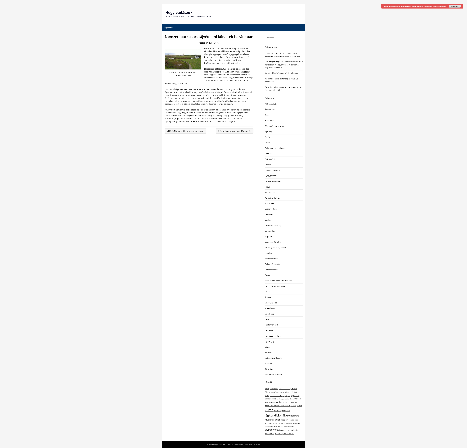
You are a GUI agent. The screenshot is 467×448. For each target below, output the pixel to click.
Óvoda (267, 275)
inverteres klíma (271, 405)
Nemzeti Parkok (271, 258)
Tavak (267, 319)
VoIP (286, 430)
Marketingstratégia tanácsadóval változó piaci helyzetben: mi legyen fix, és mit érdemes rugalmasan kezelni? (284, 64)
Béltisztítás (269, 120)
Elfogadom (454, 6)
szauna (268, 423)
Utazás (267, 347)
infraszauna (283, 402)
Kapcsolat (168, 27)
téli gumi (280, 430)
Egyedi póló (286, 396)
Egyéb (267, 137)
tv (293, 426)
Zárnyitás (269, 369)
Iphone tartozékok (284, 406)
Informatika (269, 192)
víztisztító (279, 433)
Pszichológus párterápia (275, 286)
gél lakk (298, 399)
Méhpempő (293, 415)
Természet (269, 330)
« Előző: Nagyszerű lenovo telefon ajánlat (185, 131)
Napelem (268, 253)
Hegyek (268, 187)
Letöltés (268, 220)
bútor (287, 392)
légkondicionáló (276, 415)
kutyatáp (278, 410)
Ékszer (267, 142)
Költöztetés (269, 203)
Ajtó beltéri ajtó (271, 104)
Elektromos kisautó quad (275, 148)
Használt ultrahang (271, 402)
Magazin (268, 236)
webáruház (288, 433)
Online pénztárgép (272, 264)
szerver (275, 423)
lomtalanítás (270, 231)
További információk (439, 6)
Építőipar (268, 153)
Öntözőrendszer (271, 269)
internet (294, 402)
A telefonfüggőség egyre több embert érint (282, 73)
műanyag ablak (272, 419)
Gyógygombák (271, 175)
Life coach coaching (273, 225)
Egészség (268, 131)
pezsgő (291, 420)
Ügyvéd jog (269, 341)
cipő (291, 392)
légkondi (286, 410)
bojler (282, 392)
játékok (293, 405)
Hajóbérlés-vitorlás (273, 181)
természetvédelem (285, 426)
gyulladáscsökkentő (288, 399)
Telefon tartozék (271, 325)
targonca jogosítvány (285, 423)
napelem (284, 420)
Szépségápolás (271, 303)
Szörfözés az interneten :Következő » (234, 131)
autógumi (276, 392)
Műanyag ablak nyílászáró (275, 247)
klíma (269, 409)
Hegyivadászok (179, 12)
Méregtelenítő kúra (273, 242)
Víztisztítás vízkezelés (273, 358)
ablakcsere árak (284, 389)
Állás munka (270, 109)
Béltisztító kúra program (275, 126)
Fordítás (279, 399)
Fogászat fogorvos (272, 170)
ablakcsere (274, 389)
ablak (267, 389)
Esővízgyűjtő (270, 159)
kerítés (299, 405)
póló (296, 420)
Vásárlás (268, 352)
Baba (267, 115)
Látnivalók (269, 214)
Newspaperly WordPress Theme (247, 444)
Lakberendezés (271, 209)
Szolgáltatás (270, 308)
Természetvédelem (273, 336)
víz (289, 430)
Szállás (267, 291)
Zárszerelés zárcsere (273, 374)
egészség (295, 395)
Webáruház (269, 363)
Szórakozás (269, 314)
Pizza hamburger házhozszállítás (278, 280)
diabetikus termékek (276, 396)
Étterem (268, 164)
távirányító (271, 429)
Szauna (268, 297)
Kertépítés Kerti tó (272, 198)
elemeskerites (270, 399)
